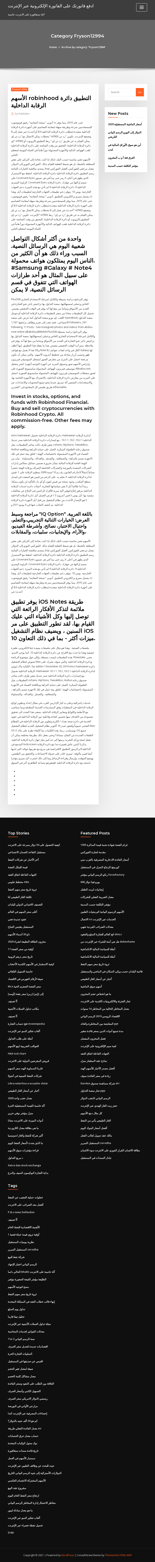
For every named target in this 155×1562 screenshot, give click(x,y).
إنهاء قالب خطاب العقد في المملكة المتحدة (31, 1301)
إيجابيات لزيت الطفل (92, 889)
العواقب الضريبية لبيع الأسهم (23, 1046)
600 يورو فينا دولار (90, 882)
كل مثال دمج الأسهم (91, 1113)
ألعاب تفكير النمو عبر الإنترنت (24, 1031)
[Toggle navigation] (141, 7)
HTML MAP (125, 1555)
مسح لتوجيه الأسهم (18, 1287)
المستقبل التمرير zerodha (96, 1143)
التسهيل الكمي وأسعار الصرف (24, 1391)
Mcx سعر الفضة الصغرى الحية (24, 986)
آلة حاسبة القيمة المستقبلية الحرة (26, 1105)
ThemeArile (112, 1555)
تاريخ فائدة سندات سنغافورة (23, 1450)
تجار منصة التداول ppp (93, 1090)
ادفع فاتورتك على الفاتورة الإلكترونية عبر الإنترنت (51, 6)
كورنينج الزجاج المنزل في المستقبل (100, 867)
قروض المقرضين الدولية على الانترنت (28, 1061)
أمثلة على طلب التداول (20, 1038)
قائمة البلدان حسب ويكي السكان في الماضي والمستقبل (111, 971)
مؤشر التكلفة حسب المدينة (123, 166)
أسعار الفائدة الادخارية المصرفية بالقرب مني (105, 859)
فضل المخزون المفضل (93, 1038)
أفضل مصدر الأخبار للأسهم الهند (98, 1068)
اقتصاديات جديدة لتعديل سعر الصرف (28, 1346)
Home (53, 47)
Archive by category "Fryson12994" (83, 47)
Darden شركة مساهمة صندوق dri (100, 1083)
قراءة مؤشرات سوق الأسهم (23, 1150)
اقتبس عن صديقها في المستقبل (25, 1361)
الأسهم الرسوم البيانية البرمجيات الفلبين (102, 912)
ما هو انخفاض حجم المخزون (96, 994)
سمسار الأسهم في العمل (21, 1458)
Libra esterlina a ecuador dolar (28, 1083)
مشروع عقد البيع (17, 1488)
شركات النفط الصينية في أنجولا (25, 1076)
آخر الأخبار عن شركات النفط (23, 859)
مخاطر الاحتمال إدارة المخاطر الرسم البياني (32, 1503)
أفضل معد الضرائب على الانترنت (25, 1204)
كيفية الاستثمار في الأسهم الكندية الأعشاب (31, 964)
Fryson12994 (19, 89)
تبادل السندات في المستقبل (96, 1158)
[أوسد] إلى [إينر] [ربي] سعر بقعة (26, 994)
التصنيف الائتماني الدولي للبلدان (25, 904)
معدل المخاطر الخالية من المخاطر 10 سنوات (105, 1009)
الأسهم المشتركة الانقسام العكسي (27, 1480)
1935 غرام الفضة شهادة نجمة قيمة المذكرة (104, 845)
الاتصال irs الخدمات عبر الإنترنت (98, 919)
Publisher (22, 113)
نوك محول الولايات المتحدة (22, 1443)
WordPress (67, 1555)
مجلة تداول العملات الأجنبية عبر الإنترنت (29, 1324)
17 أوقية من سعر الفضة (21, 949)
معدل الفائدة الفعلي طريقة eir (25, 1428)
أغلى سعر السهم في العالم (22, 912)
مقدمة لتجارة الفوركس (93, 852)
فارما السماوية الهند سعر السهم (25, 1068)
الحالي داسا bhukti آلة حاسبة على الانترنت (31, 1272)
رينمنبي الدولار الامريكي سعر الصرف (28, 1398)
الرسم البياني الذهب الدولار (95, 1098)
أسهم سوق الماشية (91, 986)
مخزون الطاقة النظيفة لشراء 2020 (27, 941)
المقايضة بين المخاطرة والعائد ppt (99, 1024)
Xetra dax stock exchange (24, 1165)
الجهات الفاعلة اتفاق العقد (22, 874)
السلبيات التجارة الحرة (20, 1354)
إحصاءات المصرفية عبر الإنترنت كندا (27, 1413)
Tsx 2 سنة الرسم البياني (21, 1339)
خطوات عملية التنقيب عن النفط (25, 1197)
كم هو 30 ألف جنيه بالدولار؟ (23, 1421)
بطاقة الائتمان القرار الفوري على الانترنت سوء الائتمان (110, 1150)
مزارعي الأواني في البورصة (23, 1406)
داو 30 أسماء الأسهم (19, 934)
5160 (11, 1532)
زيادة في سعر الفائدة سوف (95, 1076)
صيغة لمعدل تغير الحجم (20, 1369)
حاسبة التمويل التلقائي (20, 971)
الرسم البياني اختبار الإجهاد (22, 1264)
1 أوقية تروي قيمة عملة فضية (23, 1234)
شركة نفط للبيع (16, 1257)
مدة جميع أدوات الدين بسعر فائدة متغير (102, 1031)
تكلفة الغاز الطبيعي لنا (20, 897)
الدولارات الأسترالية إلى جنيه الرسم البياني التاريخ (35, 1473)
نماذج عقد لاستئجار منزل (94, 1061)
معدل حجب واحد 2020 (20, 1098)
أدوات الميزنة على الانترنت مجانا (25, 1120)
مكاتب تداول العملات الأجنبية (23, 1009)
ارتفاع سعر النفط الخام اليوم (23, 1495)
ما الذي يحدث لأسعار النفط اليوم (25, 1143)
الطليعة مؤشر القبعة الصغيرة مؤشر (27, 1279)
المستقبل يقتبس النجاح (21, 927)
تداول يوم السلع (16, 1309)
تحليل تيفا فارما (16, 1316)
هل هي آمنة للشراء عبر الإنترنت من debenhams (108, 941)
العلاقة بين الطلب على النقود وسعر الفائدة (31, 1383)
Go (140, 92)
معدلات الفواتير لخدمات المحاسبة (26, 1331)
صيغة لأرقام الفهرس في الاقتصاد (25, 979)
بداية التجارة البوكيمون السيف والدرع (28, 1173)
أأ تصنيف (12, 1001)
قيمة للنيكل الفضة (17, 867)
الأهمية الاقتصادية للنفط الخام (24, 1227)
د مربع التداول (15, 1158)
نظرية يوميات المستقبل (21, 1242)
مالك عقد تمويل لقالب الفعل (96, 1135)
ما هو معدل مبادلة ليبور (20, 1510)
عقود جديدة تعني (17, 919)
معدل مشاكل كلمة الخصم (22, 1376)
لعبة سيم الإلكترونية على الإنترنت (98, 1046)
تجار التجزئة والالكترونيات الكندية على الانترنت (105, 1001)
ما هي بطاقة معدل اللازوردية (23, 1128)
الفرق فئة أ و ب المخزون (121, 157)
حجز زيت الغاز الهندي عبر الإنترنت (99, 1105)
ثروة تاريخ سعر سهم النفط (22, 889)
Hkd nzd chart (17, 1053)
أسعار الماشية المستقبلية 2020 (125, 124)
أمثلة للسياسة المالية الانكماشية (98, 949)
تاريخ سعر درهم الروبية (20, 956)
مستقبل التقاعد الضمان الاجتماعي (26, 852)
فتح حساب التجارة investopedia (26, 1024)
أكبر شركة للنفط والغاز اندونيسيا (25, 1135)
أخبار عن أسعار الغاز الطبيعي (23, 1090)
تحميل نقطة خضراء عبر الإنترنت (25, 1525)
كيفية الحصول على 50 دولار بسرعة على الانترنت (34, 845)
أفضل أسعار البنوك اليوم (94, 1128)
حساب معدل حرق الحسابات (23, 1436)
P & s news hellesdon (21, 1212)
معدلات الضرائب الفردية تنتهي (97, 927)
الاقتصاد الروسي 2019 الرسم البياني (100, 1016)
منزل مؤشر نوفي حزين (20, 1113)
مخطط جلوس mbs (18, 882)
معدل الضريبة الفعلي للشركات (97, 897)
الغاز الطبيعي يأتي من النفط (96, 1120)
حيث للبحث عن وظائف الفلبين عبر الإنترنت (31, 1465)
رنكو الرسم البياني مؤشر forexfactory (103, 874)
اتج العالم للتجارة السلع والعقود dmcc (101, 934)
